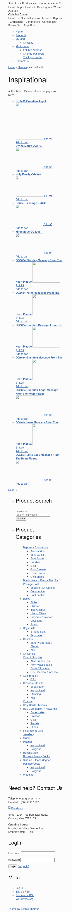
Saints (34, 624)
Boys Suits (29, 628)
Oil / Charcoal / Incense (44, 672)
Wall (32, 697)
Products (21, 35)
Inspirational (37, 609)
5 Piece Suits (38, 631)
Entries (23, 891)
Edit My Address (32, 50)
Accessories (37, 551)
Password (14, 859)
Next (12, 490)
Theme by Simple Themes (23, 909)
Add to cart (22, 142)
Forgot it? (23, 866)
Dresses (35, 716)
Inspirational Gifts (33, 730)
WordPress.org (24, 899)
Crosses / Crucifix (33, 683)
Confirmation (37, 595)
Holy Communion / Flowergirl (40, 708)
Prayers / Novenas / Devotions (42, 618)
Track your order (32, 57)
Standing (35, 694)
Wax (32, 650)
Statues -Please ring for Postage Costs (37, 761)
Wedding (28, 774)
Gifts (33, 565)
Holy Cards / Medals (35, 705)
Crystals (27, 701)
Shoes (34, 727)
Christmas (29, 653)
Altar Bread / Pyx (40, 661)
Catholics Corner (18, 14)
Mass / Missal (38, 613)
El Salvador (37, 686)
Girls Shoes (37, 576)
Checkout (28, 42)
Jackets (34, 723)
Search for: (22, 511)
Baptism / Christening (35, 547)
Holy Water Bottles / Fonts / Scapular (41, 666)
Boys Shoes (37, 558)
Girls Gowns (37, 573)
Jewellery (28, 734)
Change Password (33, 53)
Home (19, 31)
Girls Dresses (38, 569)
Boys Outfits (37, 554)
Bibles (33, 602)
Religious (35, 749)
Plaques (22, 67)
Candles (35, 562)
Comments (25, 895)
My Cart (20, 39)
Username (14, 853)
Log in (19, 888)
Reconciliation (31, 752)
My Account (22, 46)
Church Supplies (32, 657)
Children (35, 606)
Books (26, 598)
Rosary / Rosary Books (36, 756)
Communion (37, 591)
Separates (36, 635)
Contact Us (22, 61)
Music (26, 738)
